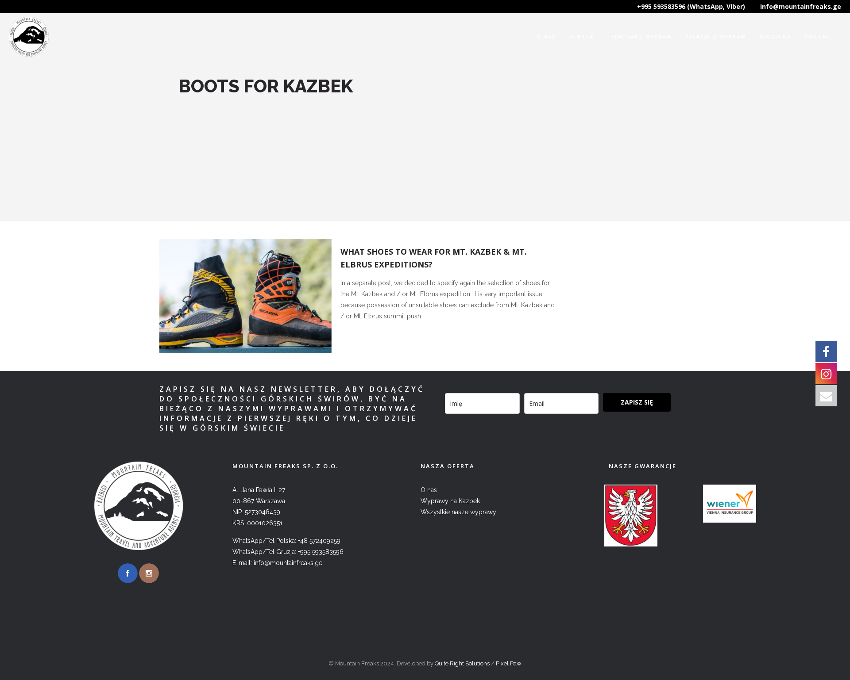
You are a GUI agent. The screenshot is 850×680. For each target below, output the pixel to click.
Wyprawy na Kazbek (450, 500)
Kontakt (819, 36)
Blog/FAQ (775, 36)
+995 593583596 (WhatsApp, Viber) (691, 6)
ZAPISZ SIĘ (637, 402)
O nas (546, 36)
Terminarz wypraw (639, 36)
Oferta (581, 36)
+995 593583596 (321, 551)
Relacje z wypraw (715, 36)
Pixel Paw (509, 663)
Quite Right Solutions (462, 663)
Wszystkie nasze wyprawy (458, 512)
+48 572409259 (319, 540)
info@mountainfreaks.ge (800, 6)
